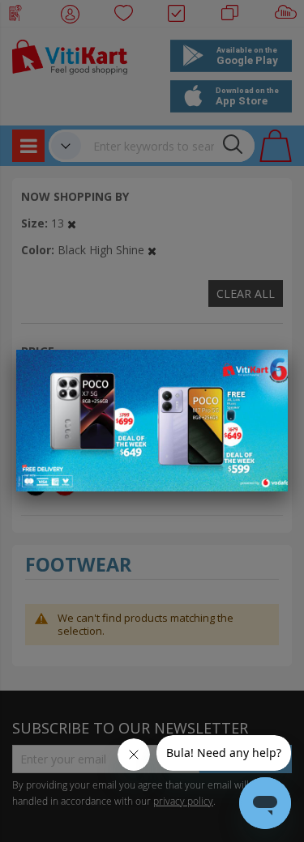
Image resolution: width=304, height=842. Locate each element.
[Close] (265, 370)
